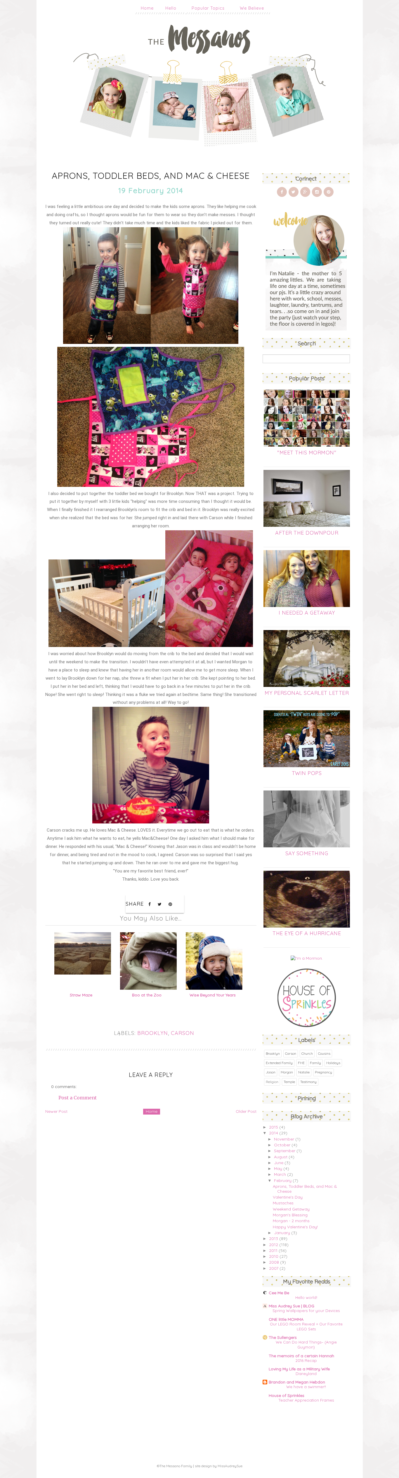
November (284, 1139)
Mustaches (283, 1203)
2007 (273, 1268)
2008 (274, 1262)
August (280, 1156)
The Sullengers (283, 1337)
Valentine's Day (288, 1197)
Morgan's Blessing (290, 1215)
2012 (273, 1244)
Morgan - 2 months (291, 1220)
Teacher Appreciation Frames (306, 1400)
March (280, 1174)
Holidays (333, 1063)
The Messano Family (175, 1466)
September (284, 1150)
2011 (273, 1250)
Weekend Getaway (291, 1209)
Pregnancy (323, 1072)
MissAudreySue (230, 1466)
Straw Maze (81, 995)
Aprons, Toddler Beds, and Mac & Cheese (305, 1189)
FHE (301, 1063)
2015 (273, 1127)
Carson (182, 1033)
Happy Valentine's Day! (295, 1226)
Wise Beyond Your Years (213, 995)
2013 (273, 1238)
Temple (289, 1082)
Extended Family (279, 1063)
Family (315, 1063)
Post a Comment (77, 1098)
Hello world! (306, 1297)
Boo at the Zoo (147, 995)
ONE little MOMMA (286, 1319)
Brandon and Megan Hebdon (297, 1382)
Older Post (246, 1111)
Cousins (324, 1053)
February (283, 1180)
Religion (272, 1082)
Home (147, 8)
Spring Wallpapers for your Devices (306, 1310)
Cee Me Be (279, 1292)
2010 (273, 1256)
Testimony (308, 1082)
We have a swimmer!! (306, 1386)
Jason (270, 1072)
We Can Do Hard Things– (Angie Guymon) (306, 1344)
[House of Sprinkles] (306, 1025)
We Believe (252, 8)
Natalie (304, 1072)
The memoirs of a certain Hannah (301, 1355)
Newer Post (56, 1111)
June (278, 1162)
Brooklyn (152, 1033)
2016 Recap (306, 1360)
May (278, 1168)
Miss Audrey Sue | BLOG (291, 1306)
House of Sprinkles (286, 1395)
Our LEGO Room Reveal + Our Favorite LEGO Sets (306, 1326)
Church (307, 1053)
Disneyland (306, 1373)
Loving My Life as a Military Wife (299, 1369)
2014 (273, 1133)
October (282, 1145)
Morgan (287, 1072)
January (282, 1232)
